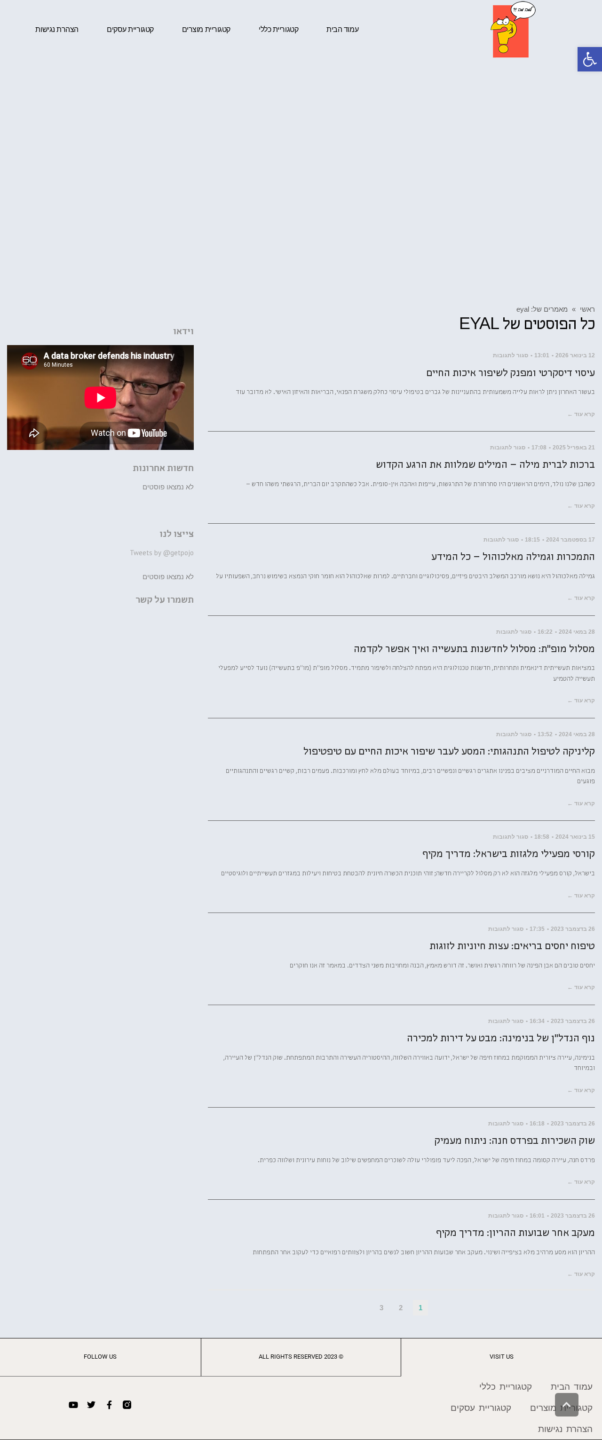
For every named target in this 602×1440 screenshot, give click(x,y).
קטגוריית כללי (278, 29)
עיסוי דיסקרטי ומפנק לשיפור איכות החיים (510, 374)
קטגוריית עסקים (130, 29)
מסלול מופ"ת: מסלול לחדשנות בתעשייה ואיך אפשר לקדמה (474, 650)
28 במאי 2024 (577, 632)
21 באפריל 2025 (574, 447)
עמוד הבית (342, 29)
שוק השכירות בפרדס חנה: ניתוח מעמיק (515, 1142)
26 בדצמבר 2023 (573, 929)
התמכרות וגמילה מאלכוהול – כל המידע (513, 558)
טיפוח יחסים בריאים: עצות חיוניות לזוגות (512, 947)
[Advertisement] (301, 181)
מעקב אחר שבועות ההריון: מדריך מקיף (515, 1234)
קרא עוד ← (581, 414)
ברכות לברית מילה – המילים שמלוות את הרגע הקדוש (485, 466)
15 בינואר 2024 (575, 837)
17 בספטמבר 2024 (570, 539)
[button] (590, 59)
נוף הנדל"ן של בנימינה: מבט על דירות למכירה (501, 1039)
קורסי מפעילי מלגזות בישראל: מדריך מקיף (508, 855)
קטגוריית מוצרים (206, 29)
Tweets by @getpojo (162, 552)
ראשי (587, 309)
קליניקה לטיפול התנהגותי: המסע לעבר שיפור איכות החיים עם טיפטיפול (449, 752)
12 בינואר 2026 (575, 355)
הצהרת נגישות (57, 29)
